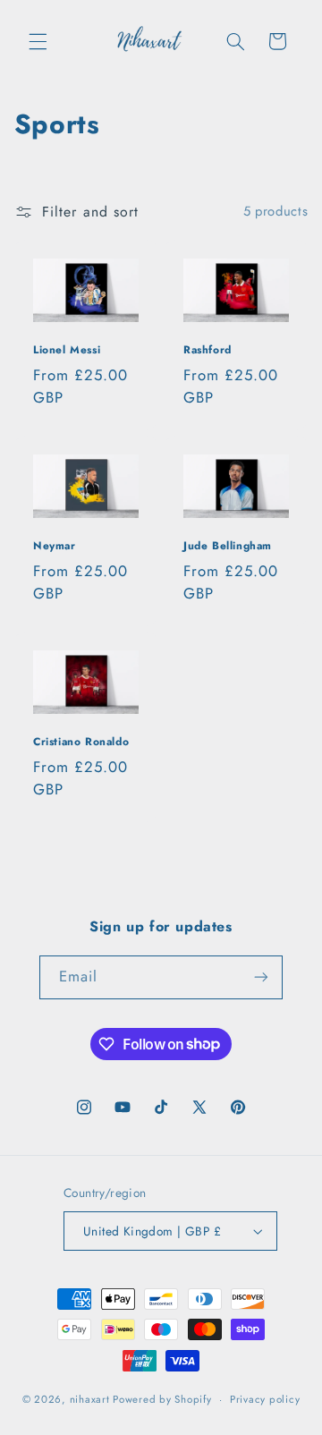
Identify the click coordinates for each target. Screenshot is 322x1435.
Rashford (207, 351)
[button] (37, 41)
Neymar (54, 547)
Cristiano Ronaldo (81, 743)
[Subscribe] (261, 977)
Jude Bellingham (227, 547)
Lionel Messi (66, 351)
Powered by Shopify (162, 1399)
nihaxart (90, 1399)
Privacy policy (265, 1399)
